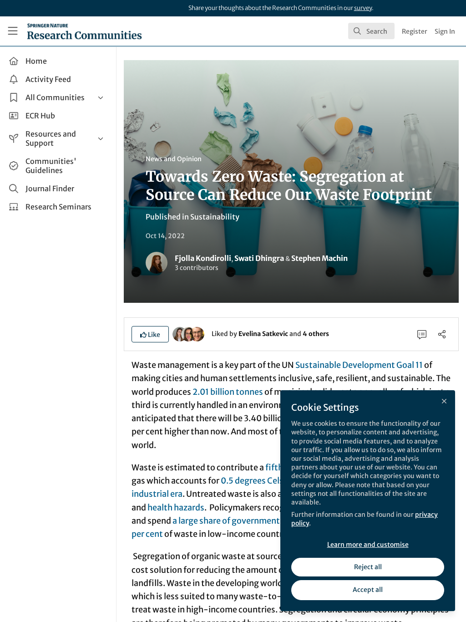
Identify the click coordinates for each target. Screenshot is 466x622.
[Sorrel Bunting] (188, 333)
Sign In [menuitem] (445, 31)
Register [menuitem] (414, 31)
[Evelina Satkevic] (179, 333)
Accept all (368, 590)
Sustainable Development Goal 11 (359, 365)
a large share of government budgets (243, 520)
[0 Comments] (422, 334)
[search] (371, 31)
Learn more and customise (368, 544)
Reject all (368, 567)
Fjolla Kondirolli (203, 258)
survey (363, 8)
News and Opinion (174, 159)
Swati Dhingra (259, 258)
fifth (274, 467)
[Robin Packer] (197, 333)
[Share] (442, 334)
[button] (150, 334)
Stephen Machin (319, 258)
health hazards (175, 507)
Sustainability (214, 216)
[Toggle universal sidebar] (12, 31)
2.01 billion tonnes (227, 392)
